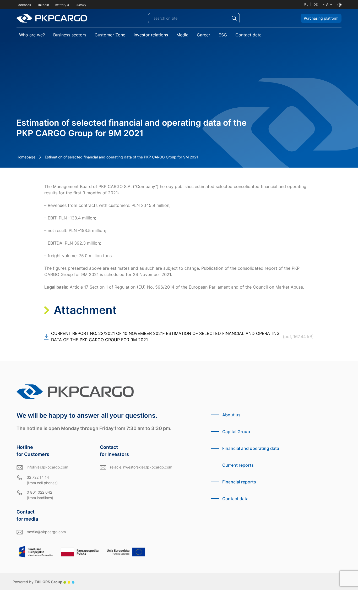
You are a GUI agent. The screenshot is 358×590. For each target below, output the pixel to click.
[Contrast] (339, 5)
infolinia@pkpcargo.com (47, 467)
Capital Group (236, 431)
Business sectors (69, 34)
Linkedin (42, 5)
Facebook (24, 5)
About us (231, 414)
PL (306, 4)
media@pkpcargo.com (46, 532)
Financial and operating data (250, 448)
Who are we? (32, 34)
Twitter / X (61, 5)
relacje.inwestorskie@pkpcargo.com (141, 467)
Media (182, 34)
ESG (223, 34)
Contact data (248, 34)
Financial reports (239, 481)
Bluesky (80, 5)
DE (315, 4)
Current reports (238, 465)
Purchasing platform (321, 18)
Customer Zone (110, 34)
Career (203, 34)
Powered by (37, 582)
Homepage (26, 157)
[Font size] (327, 4)
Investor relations (151, 34)
